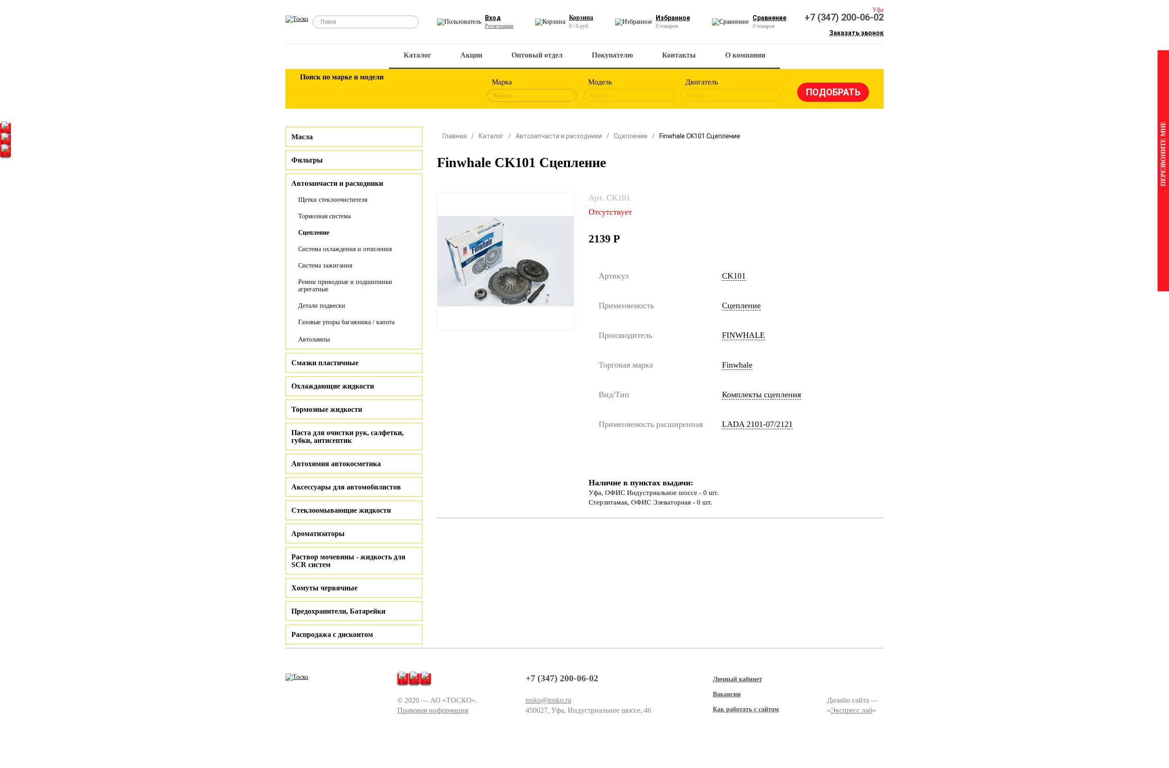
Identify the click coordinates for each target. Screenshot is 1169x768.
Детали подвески (321, 305)
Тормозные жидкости (326, 409)
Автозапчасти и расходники (559, 136)
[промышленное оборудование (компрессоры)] (459, 90)
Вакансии (727, 694)
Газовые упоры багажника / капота (346, 322)
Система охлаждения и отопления (345, 249)
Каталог (417, 55)
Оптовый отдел (537, 55)
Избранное (673, 17)
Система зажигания (325, 265)
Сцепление (313, 232)
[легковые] (311, 90)
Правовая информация (432, 710)
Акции (471, 55)
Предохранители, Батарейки (338, 611)
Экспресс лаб (851, 710)
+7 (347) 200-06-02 (844, 17)
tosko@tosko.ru (548, 700)
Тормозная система (324, 216)
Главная (454, 136)
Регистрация (499, 26)
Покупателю (612, 55)
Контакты (679, 55)
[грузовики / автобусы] (370, 90)
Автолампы (314, 339)
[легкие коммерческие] (341, 90)
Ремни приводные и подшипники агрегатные (345, 286)
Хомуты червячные (324, 588)
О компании (745, 55)
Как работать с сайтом (746, 709)
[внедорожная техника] (430, 90)
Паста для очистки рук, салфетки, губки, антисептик (347, 436)
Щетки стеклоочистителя (332, 199)
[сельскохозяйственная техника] (400, 90)
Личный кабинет (737, 679)
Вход (493, 17)
